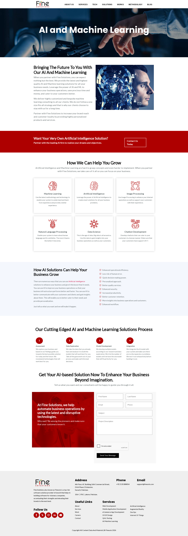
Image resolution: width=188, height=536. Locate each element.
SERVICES (83, 4)
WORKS (120, 4)
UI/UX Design (107, 515)
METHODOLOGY (135, 4)
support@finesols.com (145, 484)
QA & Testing (107, 518)
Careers (78, 515)
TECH (94, 4)
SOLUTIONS (107, 4)
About (77, 506)
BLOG (149, 4)
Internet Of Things (137, 515)
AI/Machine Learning (110, 521)
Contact (78, 518)
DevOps (133, 512)
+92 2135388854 (122, 484)
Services (78, 509)
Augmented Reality (137, 509)
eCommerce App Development (113, 512)
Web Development (109, 506)
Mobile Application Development (114, 509)
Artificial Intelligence (77, 281)
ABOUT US (69, 4)
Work (77, 512)
